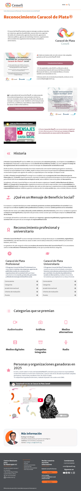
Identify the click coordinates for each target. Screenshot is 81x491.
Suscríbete (49, 472)
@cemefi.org (38, 442)
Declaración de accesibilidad (30, 468)
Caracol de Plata (27, 466)
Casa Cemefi (27, 462)
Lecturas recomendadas (29, 465)
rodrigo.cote (30, 442)
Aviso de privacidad (28, 469)
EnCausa (26, 463)
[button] (55, 63)
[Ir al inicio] (14, 2)
